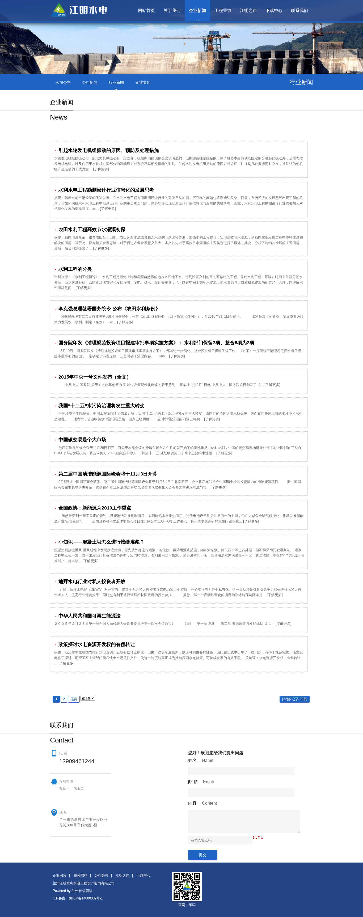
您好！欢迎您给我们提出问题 (215, 752)
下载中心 (273, 10)
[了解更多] (101, 169)
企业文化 (143, 82)
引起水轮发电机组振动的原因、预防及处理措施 (108, 150)
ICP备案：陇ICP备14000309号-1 (78, 898)
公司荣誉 (101, 875)
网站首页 (146, 10)
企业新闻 (197, 10)
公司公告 (63, 82)
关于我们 (171, 10)
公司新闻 (89, 82)
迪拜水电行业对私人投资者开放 (91, 581)
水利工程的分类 (74, 269)
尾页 (73, 699)
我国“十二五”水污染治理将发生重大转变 (101, 405)
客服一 (64, 788)
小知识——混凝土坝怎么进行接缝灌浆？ (101, 542)
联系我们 (299, 10)
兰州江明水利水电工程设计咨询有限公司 (84, 883)
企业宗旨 (59, 875)
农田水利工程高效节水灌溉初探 (91, 229)
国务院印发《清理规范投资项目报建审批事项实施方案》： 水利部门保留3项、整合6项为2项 (155, 342)
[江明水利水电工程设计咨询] (84, 16)
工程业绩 (222, 10)
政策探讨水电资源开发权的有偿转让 (96, 644)
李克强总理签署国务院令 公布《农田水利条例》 (108, 308)
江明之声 (248, 10)
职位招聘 (80, 875)
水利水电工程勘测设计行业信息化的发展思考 (105, 190)
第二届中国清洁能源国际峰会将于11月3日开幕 (107, 474)
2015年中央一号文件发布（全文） (94, 377)
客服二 (79, 788)
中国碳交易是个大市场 (81, 439)
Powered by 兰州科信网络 (72, 891)
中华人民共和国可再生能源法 (89, 615)
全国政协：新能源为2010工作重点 (94, 508)
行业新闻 (116, 82)
